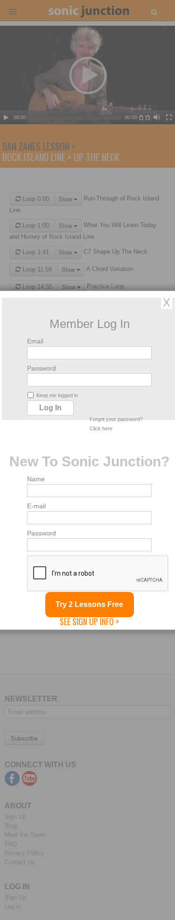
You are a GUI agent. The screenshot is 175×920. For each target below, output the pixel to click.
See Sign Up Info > (89, 621)
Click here (101, 428)
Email (35, 340)
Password (41, 367)
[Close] (166, 301)
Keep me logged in (57, 395)
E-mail (36, 505)
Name (36, 478)
